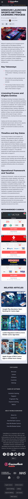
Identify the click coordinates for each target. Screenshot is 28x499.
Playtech (13, 396)
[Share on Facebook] (6, 24)
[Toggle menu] (2, 2)
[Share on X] (2, 24)
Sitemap (13, 383)
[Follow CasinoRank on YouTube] (15, 454)
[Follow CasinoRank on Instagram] (8, 454)
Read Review (13, 231)
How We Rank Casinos (13, 421)
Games (14, 374)
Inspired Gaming (14, 402)
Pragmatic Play (13, 399)
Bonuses (13, 372)
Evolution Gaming (13, 393)
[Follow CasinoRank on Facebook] (4, 454)
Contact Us (13, 418)
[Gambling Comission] (6, 473)
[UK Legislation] (15, 473)
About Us (13, 415)
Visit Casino (13, 228)
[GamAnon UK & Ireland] (14, 477)
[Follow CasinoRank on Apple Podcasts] (23, 454)
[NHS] (22, 473)
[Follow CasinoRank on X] (11, 454)
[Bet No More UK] (9, 477)
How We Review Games (14, 426)
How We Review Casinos (14, 423)
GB (13, 458)
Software (13, 377)
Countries (14, 380)
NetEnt (14, 404)
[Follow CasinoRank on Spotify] (19, 454)
